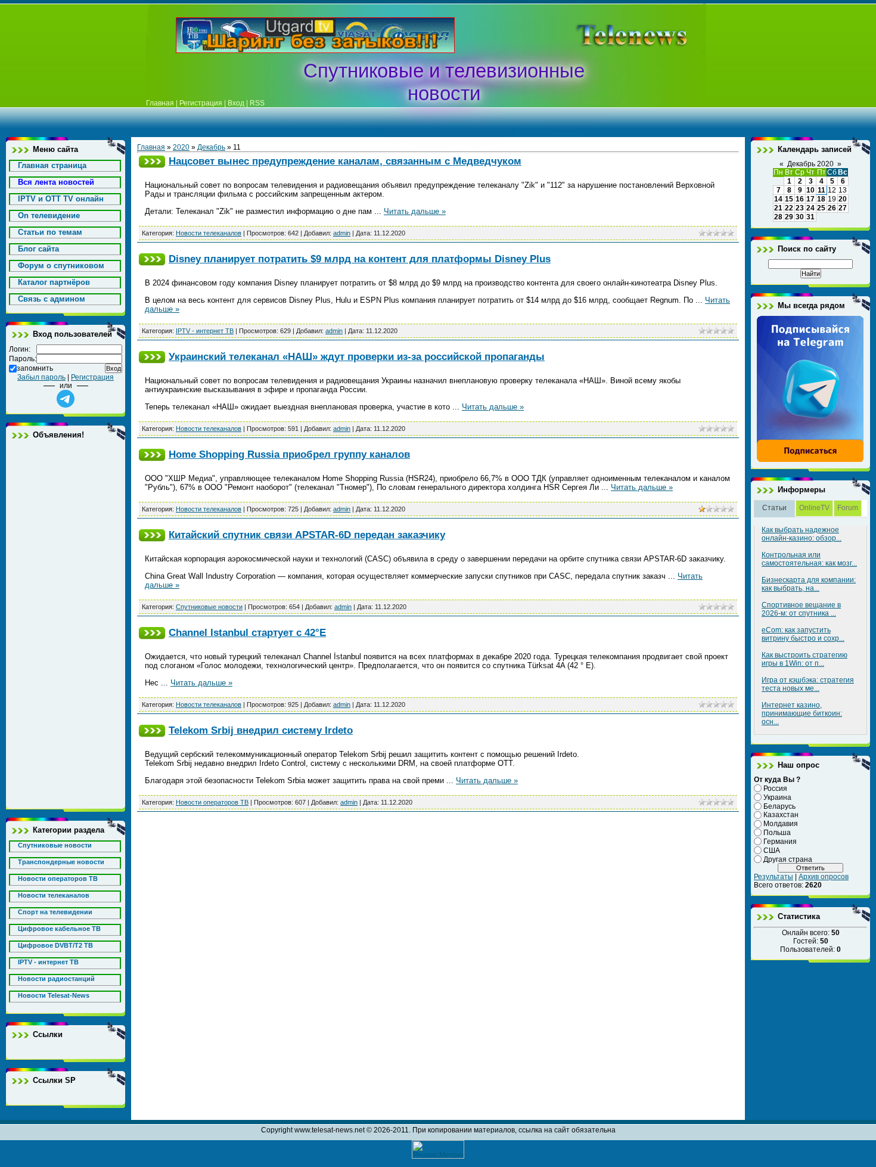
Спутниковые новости (209, 606)
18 (821, 199)
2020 (181, 147)
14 (778, 199)
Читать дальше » (415, 211)
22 (789, 208)
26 (832, 208)
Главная (160, 103)
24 (810, 208)
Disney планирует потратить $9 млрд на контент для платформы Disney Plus (360, 259)
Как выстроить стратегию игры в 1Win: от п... (804, 659)
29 (789, 217)
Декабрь (211, 147)
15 (789, 199)
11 (821, 190)
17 (810, 199)
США (771, 850)
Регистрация (200, 103)
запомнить (35, 368)
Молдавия (780, 824)
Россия (775, 788)
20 (842, 199)
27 (842, 208)
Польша (777, 832)
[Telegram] (810, 460)
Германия (780, 841)
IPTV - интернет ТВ (205, 330)
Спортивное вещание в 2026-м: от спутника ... (801, 609)
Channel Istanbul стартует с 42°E (247, 632)
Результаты (773, 877)
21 (778, 208)
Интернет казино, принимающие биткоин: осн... (802, 713)
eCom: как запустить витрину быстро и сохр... (803, 634)
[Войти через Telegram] (65, 399)
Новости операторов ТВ (212, 802)
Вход (236, 103)
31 (810, 217)
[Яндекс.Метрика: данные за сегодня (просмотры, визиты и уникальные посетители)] (438, 1149)
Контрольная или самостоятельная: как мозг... (809, 559)
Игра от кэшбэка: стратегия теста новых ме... (808, 684)
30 (800, 217)
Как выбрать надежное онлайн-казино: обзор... (801, 534)
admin (341, 233)
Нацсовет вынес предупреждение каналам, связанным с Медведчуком (345, 161)
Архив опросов (824, 877)
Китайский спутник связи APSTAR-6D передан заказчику (307, 535)
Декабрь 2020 (810, 164)
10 (810, 190)
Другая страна (787, 859)
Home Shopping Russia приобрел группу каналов (289, 454)
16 (800, 199)
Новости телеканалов (208, 233)
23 (800, 208)
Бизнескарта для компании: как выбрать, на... (809, 584)
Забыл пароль (41, 377)
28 (778, 217)
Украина (777, 797)
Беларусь (779, 806)
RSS (257, 103)
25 (821, 208)
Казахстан (781, 815)
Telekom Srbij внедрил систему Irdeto (261, 730)
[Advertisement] (613, 35)
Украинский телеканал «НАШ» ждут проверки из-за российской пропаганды (357, 356)
